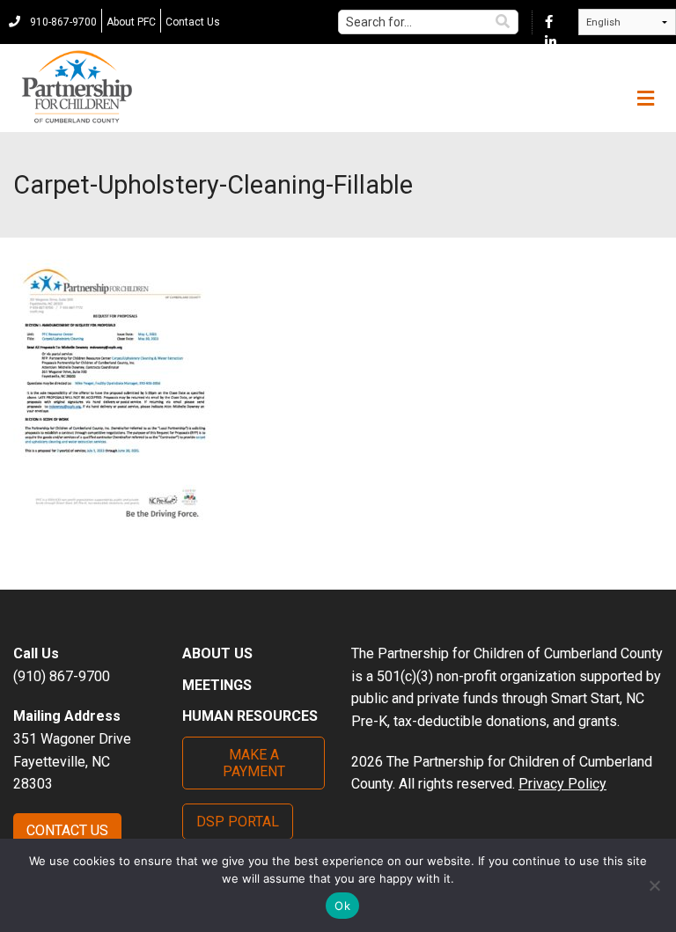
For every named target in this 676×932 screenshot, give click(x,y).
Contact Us (192, 22)
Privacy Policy (562, 783)
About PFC (131, 22)
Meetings (217, 685)
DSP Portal (237, 821)
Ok (342, 906)
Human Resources (250, 716)
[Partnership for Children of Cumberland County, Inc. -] (76, 88)
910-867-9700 (62, 22)
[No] (654, 885)
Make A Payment (254, 763)
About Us (217, 653)
